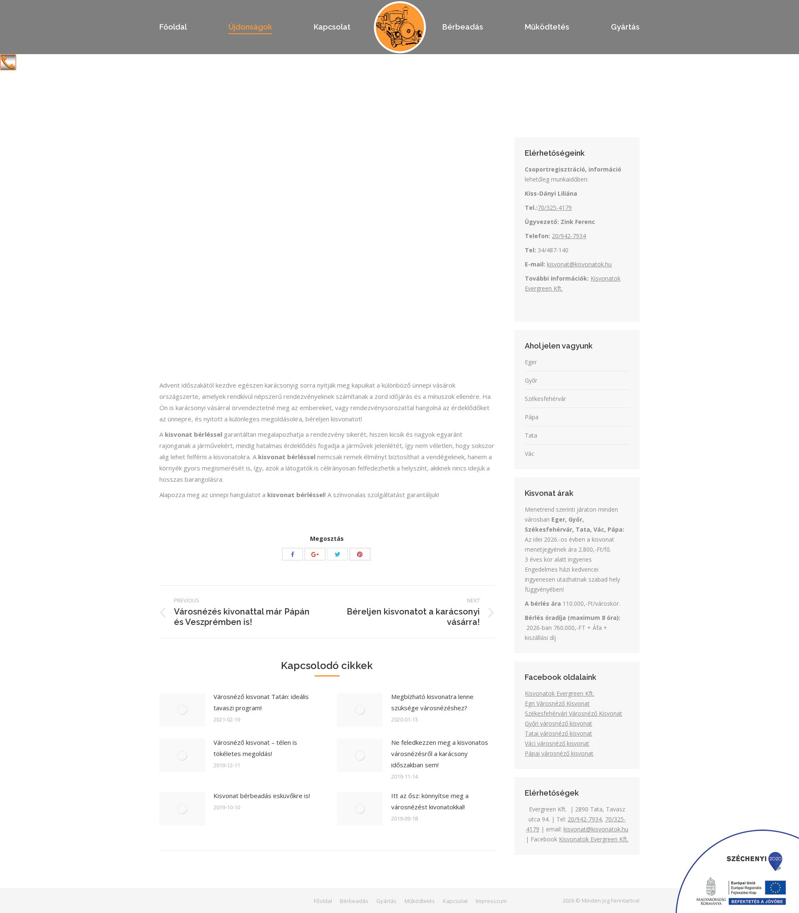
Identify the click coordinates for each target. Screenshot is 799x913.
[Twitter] (337, 554)
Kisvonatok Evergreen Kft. (559, 693)
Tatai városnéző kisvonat (558, 733)
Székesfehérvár (545, 399)
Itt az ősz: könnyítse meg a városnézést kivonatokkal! (430, 801)
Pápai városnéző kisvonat (559, 753)
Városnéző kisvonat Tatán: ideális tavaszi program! (261, 702)
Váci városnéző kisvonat (557, 743)
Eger (531, 362)
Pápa (531, 417)
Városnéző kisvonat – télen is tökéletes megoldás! (255, 748)
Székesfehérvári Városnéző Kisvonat (573, 713)
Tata (531, 435)
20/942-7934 (569, 236)
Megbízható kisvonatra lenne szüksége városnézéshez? (432, 702)
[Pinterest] (360, 554)
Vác (529, 454)
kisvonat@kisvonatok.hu (579, 264)
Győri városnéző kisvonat (558, 723)
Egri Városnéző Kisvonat (557, 703)
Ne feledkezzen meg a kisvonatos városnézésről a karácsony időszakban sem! (439, 753)
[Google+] (315, 554)
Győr (531, 380)
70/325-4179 (555, 207)
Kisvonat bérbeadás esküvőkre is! (261, 795)
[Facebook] (292, 554)
